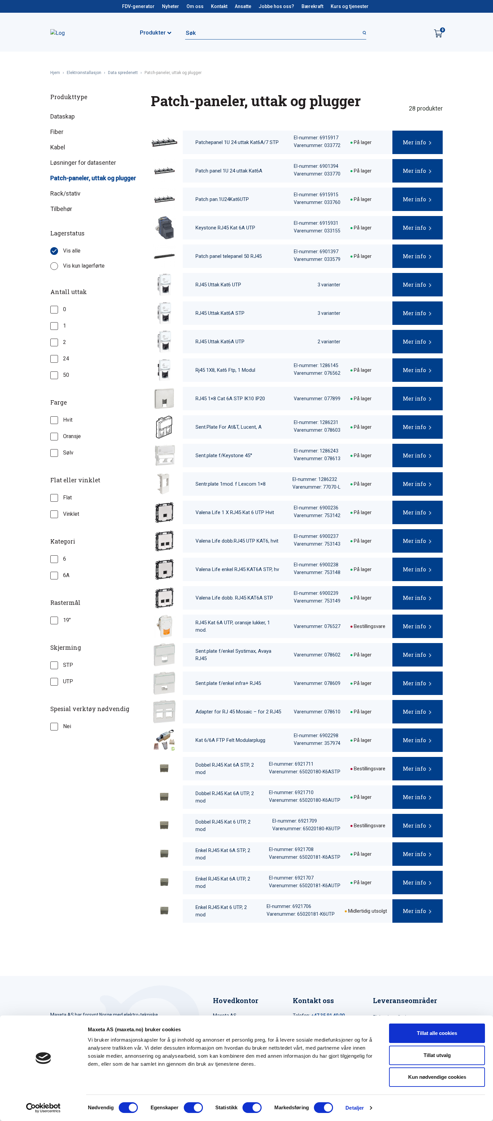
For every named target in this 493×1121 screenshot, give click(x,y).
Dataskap (62, 116)
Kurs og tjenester (350, 6)
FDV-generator (138, 6)
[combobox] (275, 33)
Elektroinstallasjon (84, 72)
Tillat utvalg (437, 1055)
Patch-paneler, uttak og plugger (93, 178)
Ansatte (243, 6)
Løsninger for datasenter (83, 162)
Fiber (56, 131)
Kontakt (219, 6)
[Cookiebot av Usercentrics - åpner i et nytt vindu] (43, 1108)
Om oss (195, 6)
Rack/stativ (65, 193)
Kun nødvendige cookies (437, 1077)
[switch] (193, 1107)
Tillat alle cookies (437, 1033)
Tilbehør (61, 208)
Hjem (55, 72)
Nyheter (170, 6)
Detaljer (354, 1108)
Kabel (57, 147)
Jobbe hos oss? (276, 6)
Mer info (414, 142)
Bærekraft (312, 6)
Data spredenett (123, 72)
